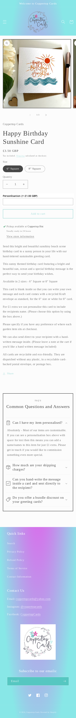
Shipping (20, 156)
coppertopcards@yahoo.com (33, 598)
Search (11, 543)
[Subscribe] (65, 681)
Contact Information (19, 576)
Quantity (7, 177)
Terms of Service (17, 568)
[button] (5, 22)
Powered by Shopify (48, 712)
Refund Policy (15, 560)
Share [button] (10, 373)
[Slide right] (46, 115)
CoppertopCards (30, 614)
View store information (20, 236)
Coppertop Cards (33, 712)
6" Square (13, 168)
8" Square (35, 168)
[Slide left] (30, 115)
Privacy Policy (16, 551)
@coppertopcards (31, 606)
